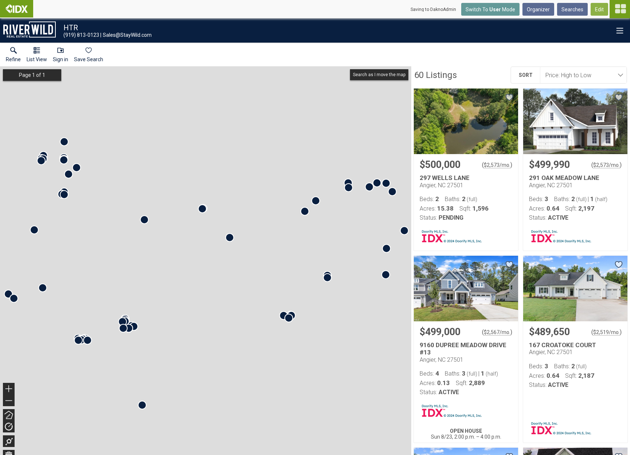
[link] (13, 56)
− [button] (9, 401)
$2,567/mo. (497, 332)
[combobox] (581, 75)
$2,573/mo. (497, 165)
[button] (36, 56)
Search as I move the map (379, 74)
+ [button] (9, 389)
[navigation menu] (620, 9)
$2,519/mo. (606, 332)
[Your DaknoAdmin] (16, 8)
